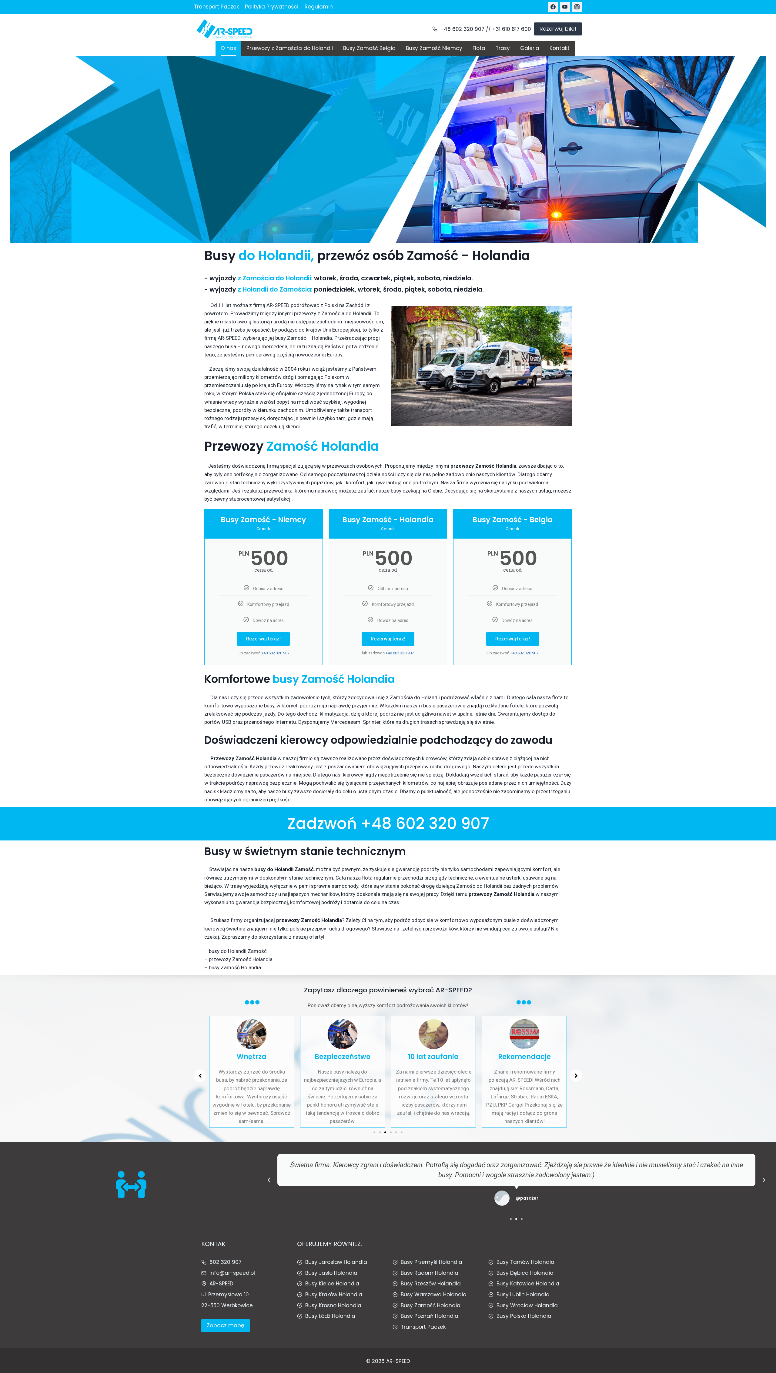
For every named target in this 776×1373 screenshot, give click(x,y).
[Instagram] (577, 7)
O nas (228, 48)
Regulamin (319, 6)
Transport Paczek (216, 6)
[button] (374, 1132)
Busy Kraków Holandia (333, 1294)
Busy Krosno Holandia (333, 1305)
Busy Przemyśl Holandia (431, 1262)
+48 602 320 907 (462, 29)
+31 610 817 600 (511, 29)
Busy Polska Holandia (524, 1316)
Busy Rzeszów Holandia (431, 1283)
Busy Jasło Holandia (331, 1273)
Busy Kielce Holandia (332, 1283)
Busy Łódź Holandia (330, 1316)
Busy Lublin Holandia (523, 1294)
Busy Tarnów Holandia (525, 1262)
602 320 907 (225, 1262)
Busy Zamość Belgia (369, 48)
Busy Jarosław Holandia (336, 1262)
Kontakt (560, 48)
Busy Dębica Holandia (525, 1273)
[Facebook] (553, 7)
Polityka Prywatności (271, 6)
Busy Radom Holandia (429, 1273)
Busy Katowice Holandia (528, 1283)
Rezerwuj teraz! (263, 639)
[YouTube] (565, 7)
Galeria (529, 48)
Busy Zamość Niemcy (434, 48)
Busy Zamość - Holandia (388, 520)
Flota (479, 48)
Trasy (503, 48)
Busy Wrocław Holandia (527, 1305)
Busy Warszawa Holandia (434, 1294)
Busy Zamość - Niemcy (263, 520)
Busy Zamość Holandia (430, 1305)
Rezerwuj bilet (558, 28)
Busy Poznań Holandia (429, 1316)
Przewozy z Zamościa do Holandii (289, 48)
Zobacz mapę (225, 1325)
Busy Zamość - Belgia (512, 520)
